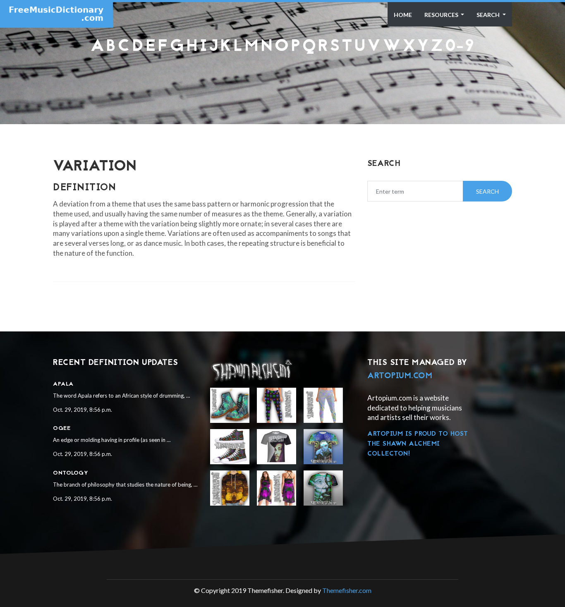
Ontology (70, 473)
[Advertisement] (282, 76)
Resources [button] (442, 14)
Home (403, 14)
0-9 (460, 47)
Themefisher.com (346, 590)
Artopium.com (399, 376)
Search (488, 14)
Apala (63, 384)
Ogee (61, 428)
